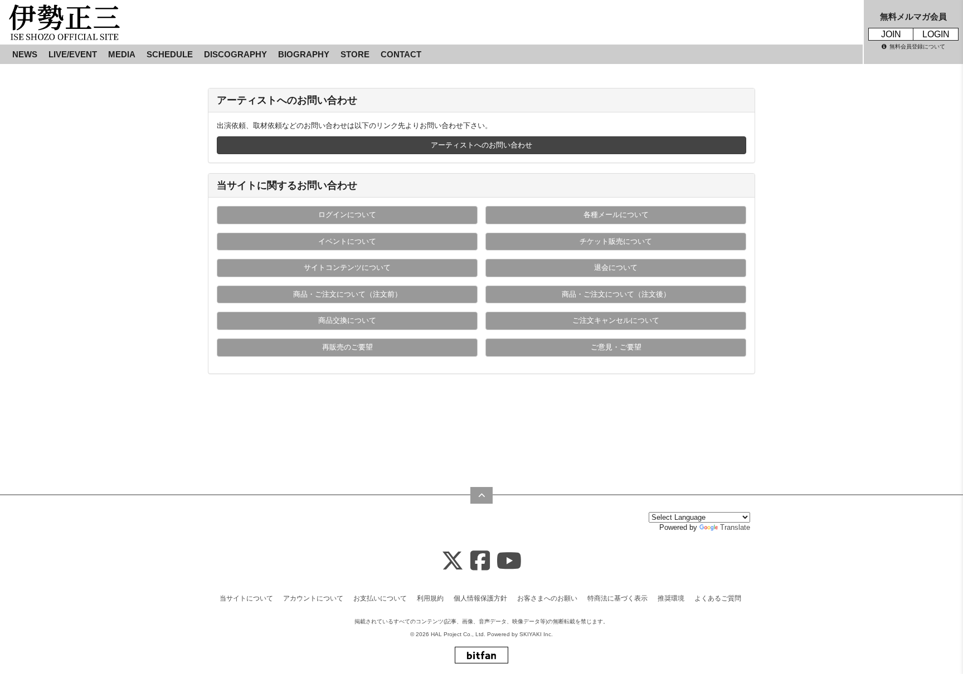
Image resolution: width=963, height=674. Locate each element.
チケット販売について (616, 241)
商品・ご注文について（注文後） (616, 294)
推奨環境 (671, 598)
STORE (355, 54)
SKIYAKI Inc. (536, 634)
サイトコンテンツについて (347, 267)
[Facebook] (480, 561)
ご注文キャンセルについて (615, 320)
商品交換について (347, 320)
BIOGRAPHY (303, 54)
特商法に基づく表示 (617, 598)
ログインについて (347, 214)
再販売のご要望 (347, 347)
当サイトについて (246, 598)
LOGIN (936, 34)
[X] (452, 561)
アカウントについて (313, 598)
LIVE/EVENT (72, 54)
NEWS (24, 54)
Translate (735, 527)
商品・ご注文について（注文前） (347, 294)
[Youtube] (509, 561)
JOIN (891, 34)
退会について (616, 267)
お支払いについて (380, 598)
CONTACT (401, 54)
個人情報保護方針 (480, 598)
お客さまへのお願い (547, 598)
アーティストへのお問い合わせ (481, 145)
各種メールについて (616, 214)
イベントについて (347, 241)
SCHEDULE (170, 54)
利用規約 (430, 598)
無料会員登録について (917, 46)
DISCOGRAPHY (235, 54)
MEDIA (121, 54)
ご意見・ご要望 (616, 347)
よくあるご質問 (717, 598)
